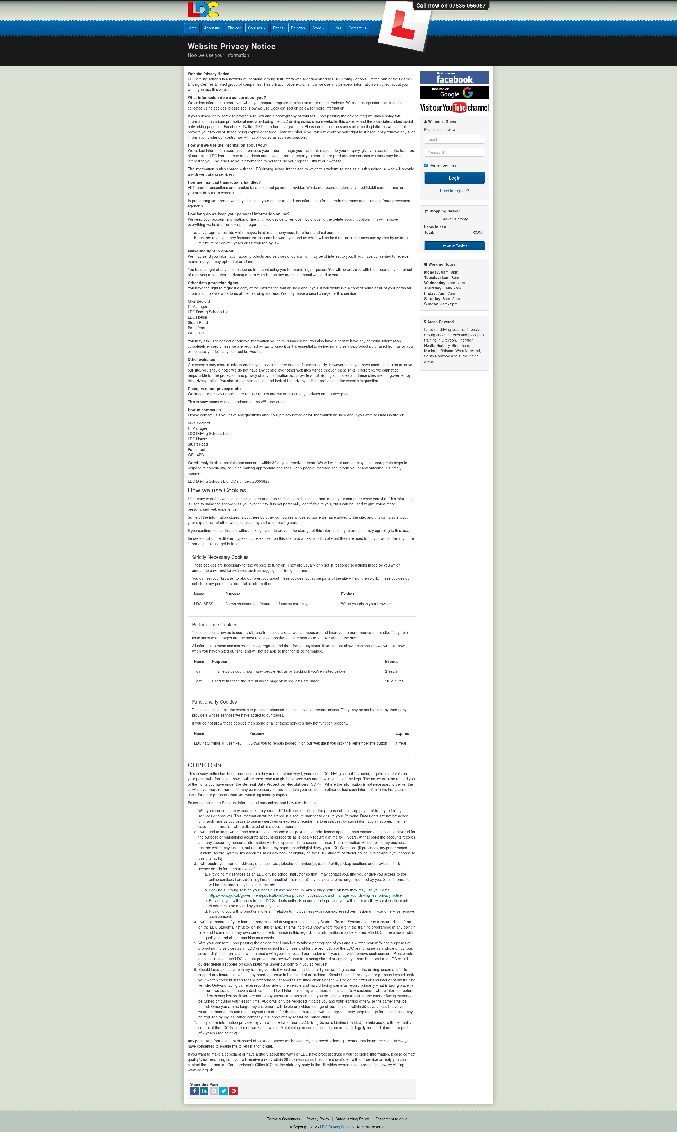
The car (234, 27)
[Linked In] (204, 1091)
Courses (255, 27)
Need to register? (454, 190)
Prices (278, 27)
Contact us (358, 27)
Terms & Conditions (283, 1118)
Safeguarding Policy (352, 1118)
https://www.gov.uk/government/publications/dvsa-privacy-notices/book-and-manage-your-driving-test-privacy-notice (305, 895)
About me (212, 27)
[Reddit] (214, 1091)
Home (192, 27)
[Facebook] (194, 1091)
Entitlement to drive (391, 1118)
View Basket (456, 245)
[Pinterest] (233, 1091)
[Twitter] (223, 1091)
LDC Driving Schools (337, 1126)
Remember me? (443, 165)
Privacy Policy (317, 1118)
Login (454, 177)
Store (317, 27)
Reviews (298, 27)
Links (336, 27)
